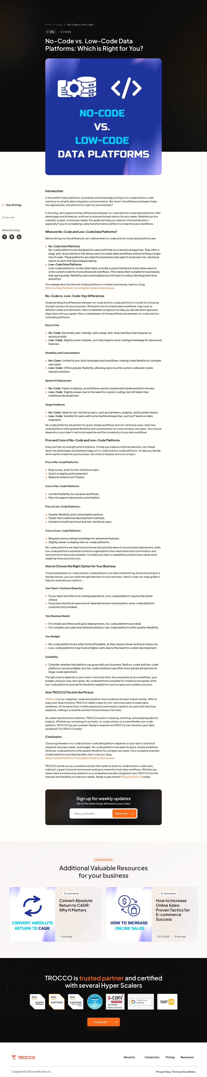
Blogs (60, 24)
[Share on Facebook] (4, 236)
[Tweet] (11, 236)
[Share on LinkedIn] (19, 236)
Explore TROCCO (132, 776)
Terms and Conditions (183, 1071)
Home (48, 24)
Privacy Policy (163, 1071)
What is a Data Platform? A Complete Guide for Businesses (79, 287)
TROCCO (50, 699)
